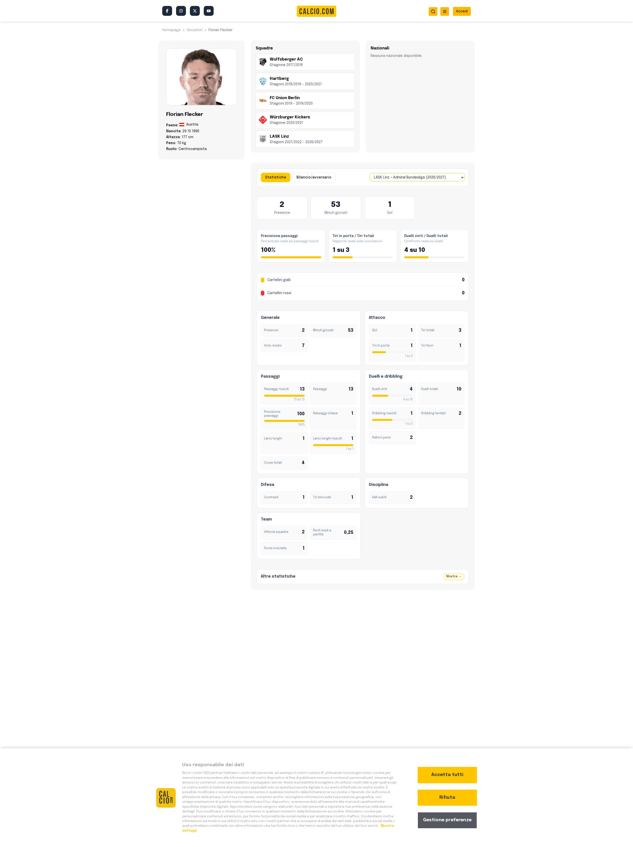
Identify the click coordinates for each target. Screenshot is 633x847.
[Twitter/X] (195, 11)
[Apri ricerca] (433, 11)
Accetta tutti (447, 775)
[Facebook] (167, 11)
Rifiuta (447, 797)
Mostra (451, 576)
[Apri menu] (444, 11)
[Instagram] (181, 11)
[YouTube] (209, 11)
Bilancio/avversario (313, 177)
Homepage (171, 30)
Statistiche (275, 177)
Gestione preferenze (447, 820)
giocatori (195, 30)
